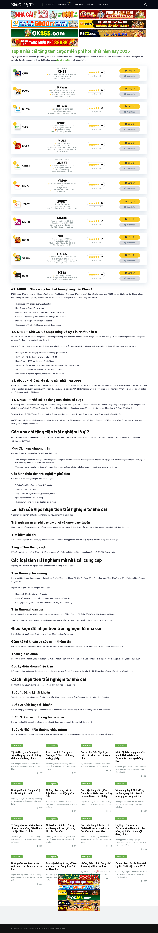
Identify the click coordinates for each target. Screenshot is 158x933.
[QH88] (18, 76)
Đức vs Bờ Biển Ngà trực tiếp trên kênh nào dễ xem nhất (95, 755)
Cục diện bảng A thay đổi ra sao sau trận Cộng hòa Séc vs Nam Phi (61, 866)
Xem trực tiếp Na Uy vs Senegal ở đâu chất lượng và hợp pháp (60, 755)
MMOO (26, 222)
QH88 (25, 73)
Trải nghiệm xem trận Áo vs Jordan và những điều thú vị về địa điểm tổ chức (26, 828)
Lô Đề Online (78, 4)
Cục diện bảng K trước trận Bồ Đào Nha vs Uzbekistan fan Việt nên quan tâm (95, 828)
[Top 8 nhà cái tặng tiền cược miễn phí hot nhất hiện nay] (22, 4)
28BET (26, 204)
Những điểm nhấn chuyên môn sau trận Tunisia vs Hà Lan (26, 866)
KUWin (26, 109)
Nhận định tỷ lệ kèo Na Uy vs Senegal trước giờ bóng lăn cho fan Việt (60, 828)
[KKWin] (18, 94)
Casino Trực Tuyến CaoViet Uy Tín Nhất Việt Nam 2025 (130, 865)
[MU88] (18, 148)
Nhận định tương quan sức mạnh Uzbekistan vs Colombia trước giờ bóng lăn (130, 757)
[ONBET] (18, 168)
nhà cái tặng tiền (63, 60)
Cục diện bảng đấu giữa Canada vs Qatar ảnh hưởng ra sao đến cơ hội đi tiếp (96, 793)
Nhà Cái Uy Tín (63, 4)
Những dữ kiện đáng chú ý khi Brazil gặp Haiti (25, 792)
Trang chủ (50, 4)
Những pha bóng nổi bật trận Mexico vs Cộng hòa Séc (60, 793)
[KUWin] (18, 111)
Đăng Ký (131, 71)
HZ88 (25, 275)
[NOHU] (18, 242)
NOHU (25, 240)
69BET (26, 126)
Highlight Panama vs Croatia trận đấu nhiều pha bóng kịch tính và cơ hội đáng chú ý (130, 830)
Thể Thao (90, 4)
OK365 (26, 257)
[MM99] (18, 188)
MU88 (25, 145)
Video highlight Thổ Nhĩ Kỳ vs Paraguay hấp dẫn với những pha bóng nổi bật (130, 793)
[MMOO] (18, 224)
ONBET (26, 165)
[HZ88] (18, 278)
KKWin (25, 91)
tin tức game (103, 4)
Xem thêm (131, 76)
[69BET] (18, 129)
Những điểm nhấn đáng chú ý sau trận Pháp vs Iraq (96, 865)
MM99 (25, 185)
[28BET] (18, 207)
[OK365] (18, 260)
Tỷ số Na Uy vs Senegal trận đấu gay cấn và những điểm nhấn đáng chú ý (26, 755)
